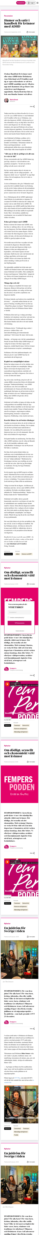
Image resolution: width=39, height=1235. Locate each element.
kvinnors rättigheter (20, 728)
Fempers (13, 668)
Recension (8, 16)
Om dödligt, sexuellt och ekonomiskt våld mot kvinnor (19, 575)
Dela (31, 106)
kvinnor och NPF (27, 554)
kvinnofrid (26, 725)
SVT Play (17, 1078)
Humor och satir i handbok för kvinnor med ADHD (19, 23)
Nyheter (7, 568)
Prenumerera (20, 3)
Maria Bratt (14, 99)
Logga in (32, 3)
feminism (17, 725)
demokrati (17, 1128)
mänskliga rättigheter (21, 732)
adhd (17, 554)
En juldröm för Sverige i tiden (15, 930)
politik (16, 1135)
